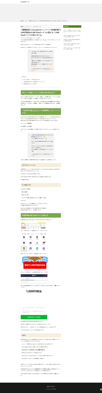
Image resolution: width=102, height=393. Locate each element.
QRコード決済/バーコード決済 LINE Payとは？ (31, 79)
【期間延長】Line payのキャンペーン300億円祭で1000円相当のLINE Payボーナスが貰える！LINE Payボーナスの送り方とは (47, 20)
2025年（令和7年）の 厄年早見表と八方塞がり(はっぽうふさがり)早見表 (72, 44)
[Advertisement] (51, 12)
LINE (26, 20)
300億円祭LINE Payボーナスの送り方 (29, 83)
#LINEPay (35, 66)
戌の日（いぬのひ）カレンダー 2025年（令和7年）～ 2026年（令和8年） (72, 48)
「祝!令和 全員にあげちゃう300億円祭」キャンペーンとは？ (33, 81)
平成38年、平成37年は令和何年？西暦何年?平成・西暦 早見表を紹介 (72, 40)
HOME (23, 20)
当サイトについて (51, 386)
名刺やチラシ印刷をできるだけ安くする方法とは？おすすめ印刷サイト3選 (72, 36)
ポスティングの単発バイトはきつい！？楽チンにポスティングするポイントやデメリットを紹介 (72, 31)
